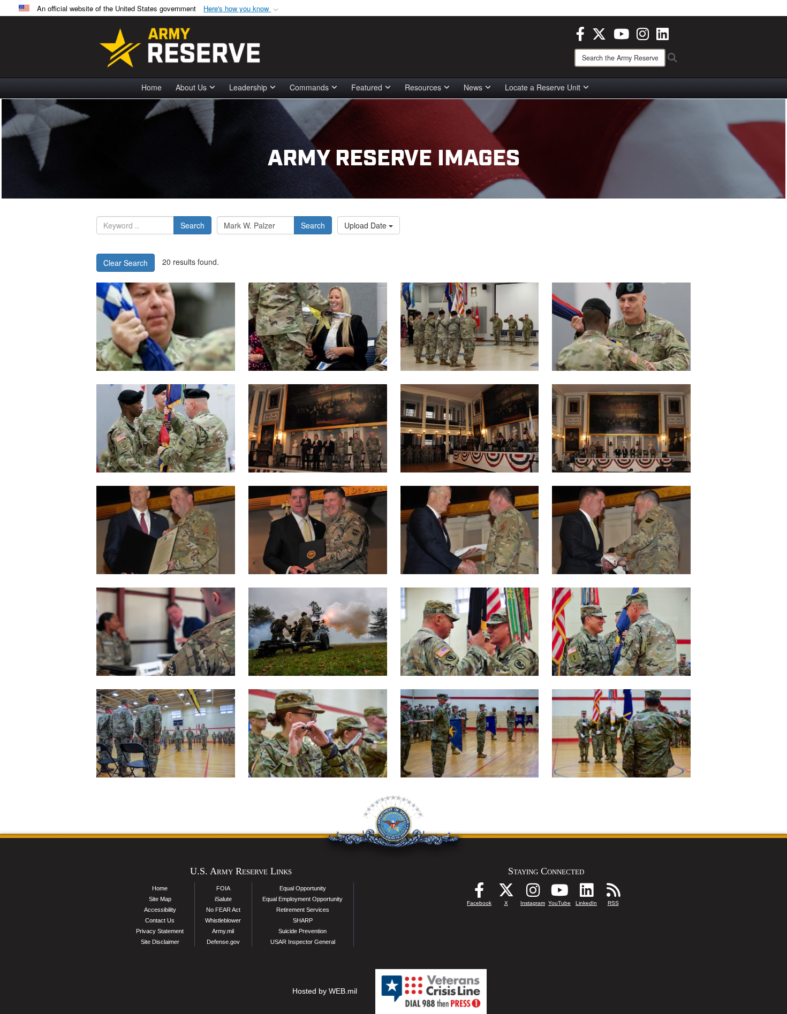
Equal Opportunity (302, 888)
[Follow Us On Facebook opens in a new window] (479, 893)
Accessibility (160, 909)
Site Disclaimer (160, 942)
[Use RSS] (613, 893)
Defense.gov (223, 942)
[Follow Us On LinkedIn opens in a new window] (586, 893)
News (473, 87)
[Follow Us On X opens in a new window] (506, 893)
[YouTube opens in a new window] (621, 32)
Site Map (160, 899)
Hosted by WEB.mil (324, 991)
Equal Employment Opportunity (302, 899)
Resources (423, 87)
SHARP (303, 920)
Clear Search (125, 262)
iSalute (223, 899)
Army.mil (223, 931)
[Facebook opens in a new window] (580, 32)
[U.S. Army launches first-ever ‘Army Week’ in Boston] (317, 428)
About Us (191, 87)
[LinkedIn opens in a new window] (662, 32)
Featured (366, 87)
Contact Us (160, 920)
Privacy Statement (160, 931)
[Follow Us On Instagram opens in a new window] (532, 893)
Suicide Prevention (302, 931)
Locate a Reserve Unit (542, 87)
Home (151, 87)
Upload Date (366, 225)
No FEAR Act (223, 909)
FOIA (223, 888)
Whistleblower (223, 920)
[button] (242, 8)
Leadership (248, 87)
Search (192, 225)
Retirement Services (302, 909)
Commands (309, 87)
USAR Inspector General (302, 942)
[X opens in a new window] (599, 32)
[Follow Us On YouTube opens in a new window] (559, 893)
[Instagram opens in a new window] (643, 32)
